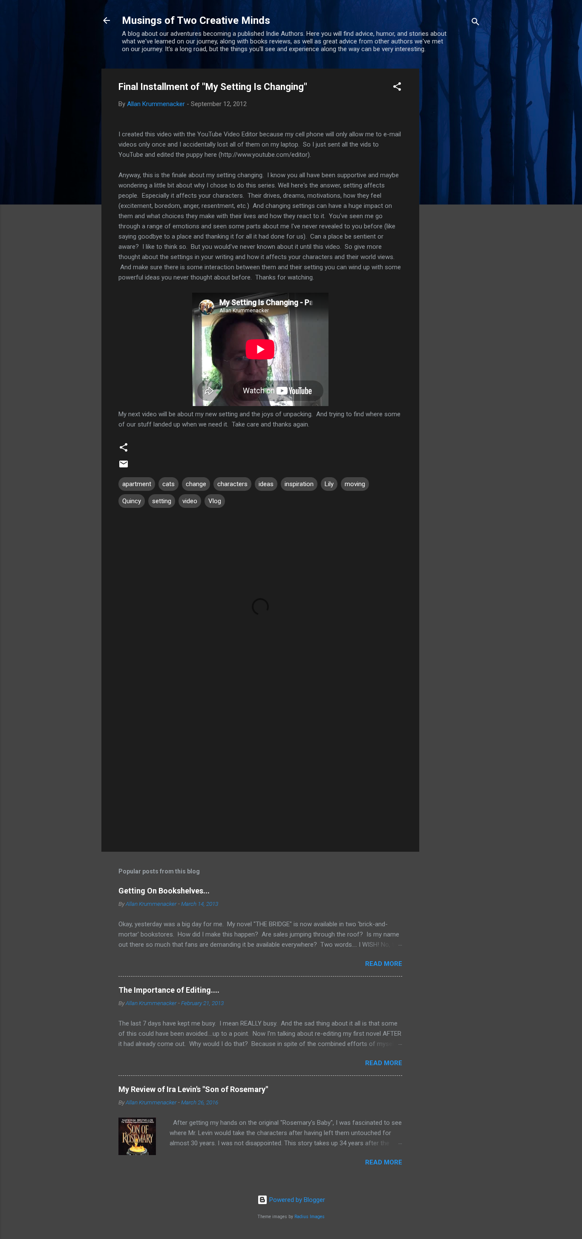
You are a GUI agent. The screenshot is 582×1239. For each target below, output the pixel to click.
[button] (397, 88)
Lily (329, 484)
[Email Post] (123, 467)
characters (232, 484)
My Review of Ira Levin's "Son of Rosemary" (193, 1089)
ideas (266, 484)
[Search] (475, 23)
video (189, 501)
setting (161, 501)
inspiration (299, 484)
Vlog (214, 501)
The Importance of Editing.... (168, 989)
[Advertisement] (453, 196)
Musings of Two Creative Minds (196, 20)
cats (168, 484)
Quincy (131, 501)
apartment (136, 484)
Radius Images (309, 1216)
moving (355, 484)
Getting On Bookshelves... (164, 890)
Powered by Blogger (296, 1200)
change (196, 484)
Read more (383, 964)
